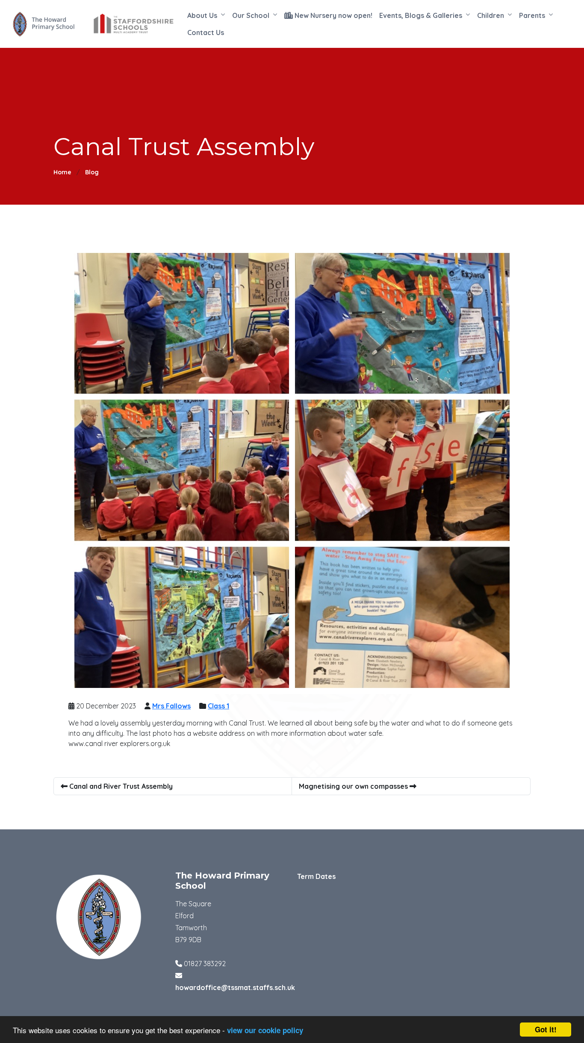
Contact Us (205, 32)
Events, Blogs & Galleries (420, 15)
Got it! (546, 1029)
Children (490, 15)
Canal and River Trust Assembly (120, 786)
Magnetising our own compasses (354, 786)
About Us (202, 15)
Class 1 (218, 706)
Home (62, 172)
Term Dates (316, 876)
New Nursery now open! (332, 15)
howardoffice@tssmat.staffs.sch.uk (235, 987)
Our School (250, 15)
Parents (532, 15)
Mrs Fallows (171, 706)
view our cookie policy (265, 1030)
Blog (92, 172)
